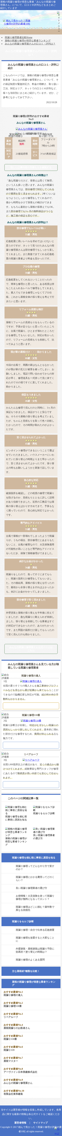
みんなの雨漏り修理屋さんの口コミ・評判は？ (30, 43)
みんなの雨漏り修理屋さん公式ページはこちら (31, 649)
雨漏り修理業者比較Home (18, 37)
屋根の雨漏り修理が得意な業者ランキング (28, 40)
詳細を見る (31, 705)
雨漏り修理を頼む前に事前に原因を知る (33, 857)
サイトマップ (40, 1122)
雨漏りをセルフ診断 (23, 921)
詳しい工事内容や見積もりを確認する (31, 167)
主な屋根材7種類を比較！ (26, 971)
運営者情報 (20, 1122)
